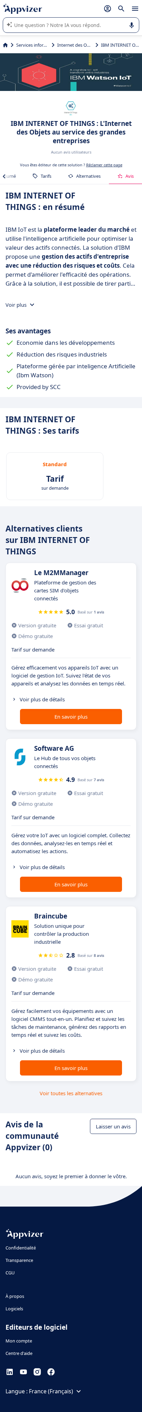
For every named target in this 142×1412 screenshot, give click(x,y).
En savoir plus (71, 716)
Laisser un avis (113, 1126)
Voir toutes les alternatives (71, 1093)
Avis (129, 176)
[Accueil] (5, 45)
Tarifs (46, 176)
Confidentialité (21, 1248)
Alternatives (88, 176)
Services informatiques (32, 45)
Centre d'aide (19, 1353)
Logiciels (14, 1308)
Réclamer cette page (104, 164)
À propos (15, 1296)
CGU (10, 1273)
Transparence (19, 1260)
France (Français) (51, 1391)
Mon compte (19, 1341)
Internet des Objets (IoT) (75, 45)
